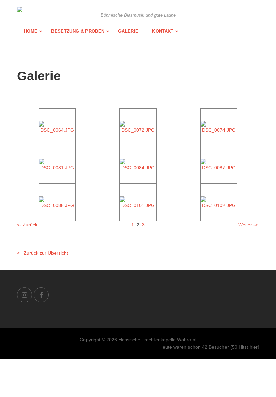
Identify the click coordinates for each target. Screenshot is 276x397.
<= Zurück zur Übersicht (42, 253)
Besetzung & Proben (77, 31)
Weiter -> (248, 224)
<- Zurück (27, 224)
